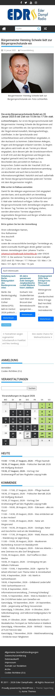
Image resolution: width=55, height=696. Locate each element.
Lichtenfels (6, 325)
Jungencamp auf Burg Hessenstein (25, 606)
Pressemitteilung (27, 50)
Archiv (8, 669)
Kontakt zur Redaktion (15, 665)
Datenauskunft (12, 659)
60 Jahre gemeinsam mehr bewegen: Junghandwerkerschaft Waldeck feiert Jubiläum (27, 282)
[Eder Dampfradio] (4, 28)
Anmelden (6, 367)
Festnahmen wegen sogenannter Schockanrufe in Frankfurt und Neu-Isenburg (14, 339)
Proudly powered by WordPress (17, 687)
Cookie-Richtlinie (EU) (11, 371)
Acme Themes (29, 691)
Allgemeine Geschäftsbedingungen (21, 652)
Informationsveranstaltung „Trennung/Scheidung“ (25, 592)
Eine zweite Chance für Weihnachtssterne (42, 335)
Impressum (10, 662)
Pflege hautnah (42, 460)
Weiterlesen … (9, 317)
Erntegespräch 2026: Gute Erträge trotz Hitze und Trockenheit (45, 281)
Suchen (31, 388)
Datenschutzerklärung (15, 655)
